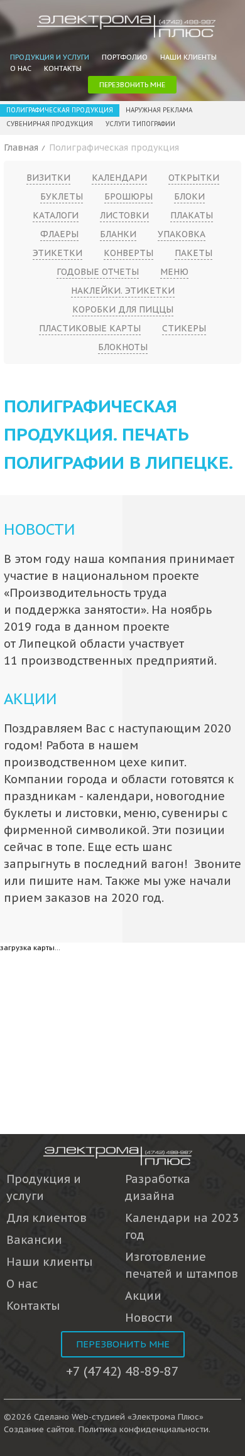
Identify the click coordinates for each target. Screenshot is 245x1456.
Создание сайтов (39, 1429)
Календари (119, 177)
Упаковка (181, 234)
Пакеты (193, 253)
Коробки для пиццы (122, 309)
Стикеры (184, 328)
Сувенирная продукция (49, 124)
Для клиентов (46, 1218)
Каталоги (56, 215)
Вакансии (34, 1240)
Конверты (128, 253)
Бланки (118, 234)
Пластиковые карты (90, 328)
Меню (174, 271)
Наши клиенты (188, 57)
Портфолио (125, 57)
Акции (30, 699)
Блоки (189, 196)
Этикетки (57, 253)
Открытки (193, 177)
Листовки (124, 215)
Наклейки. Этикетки (123, 290)
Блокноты (123, 347)
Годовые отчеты (98, 271)
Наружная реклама (159, 110)
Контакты (63, 68)
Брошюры (128, 196)
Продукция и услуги (49, 57)
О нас (20, 68)
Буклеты (61, 196)
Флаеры (59, 234)
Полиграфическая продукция (59, 110)
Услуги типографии (140, 124)
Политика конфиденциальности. (144, 1429)
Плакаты (191, 215)
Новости (39, 529)
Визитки (48, 177)
